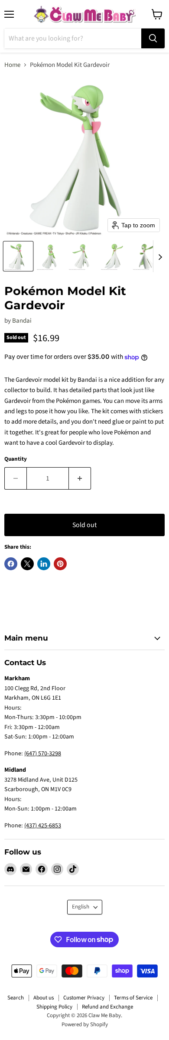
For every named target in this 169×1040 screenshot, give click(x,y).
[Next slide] (160, 256)
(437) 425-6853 (42, 825)
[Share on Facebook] (10, 563)
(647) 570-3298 (42, 753)
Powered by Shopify (85, 1024)
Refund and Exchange (107, 1007)
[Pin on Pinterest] (60, 563)
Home (12, 65)
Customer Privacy (83, 998)
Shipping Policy (54, 1007)
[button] (18, 256)
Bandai (22, 320)
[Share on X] (27, 563)
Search (15, 998)
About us (43, 998)
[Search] (153, 38)
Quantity (15, 459)
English (80, 907)
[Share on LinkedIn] (43, 563)
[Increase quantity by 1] (80, 478)
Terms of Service (133, 998)
